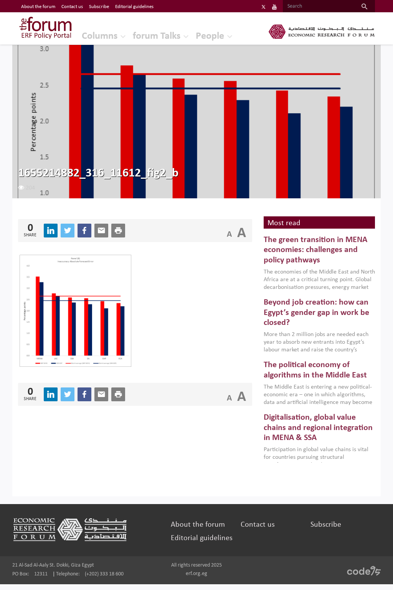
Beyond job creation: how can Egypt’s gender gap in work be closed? (316, 312)
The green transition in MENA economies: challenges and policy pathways (315, 250)
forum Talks (156, 36)
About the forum (38, 6)
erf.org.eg (196, 574)
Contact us (72, 6)
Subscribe (99, 6)
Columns (99, 36)
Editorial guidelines (134, 6)
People (210, 36)
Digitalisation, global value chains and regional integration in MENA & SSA (318, 427)
